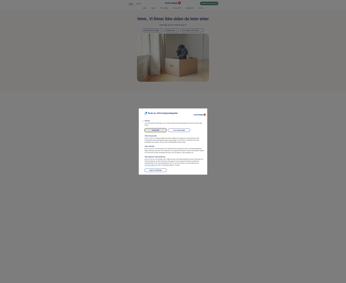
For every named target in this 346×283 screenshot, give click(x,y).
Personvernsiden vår (151, 165)
